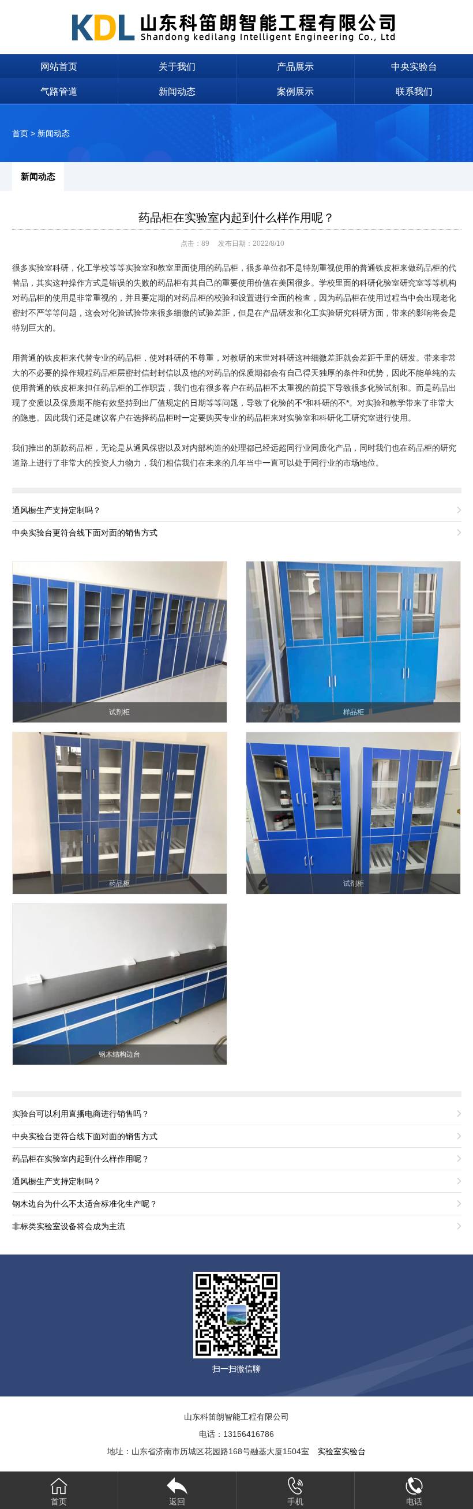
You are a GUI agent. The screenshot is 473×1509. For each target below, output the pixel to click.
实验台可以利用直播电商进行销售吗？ (80, 1113)
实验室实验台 (341, 1451)
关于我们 (177, 67)
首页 (20, 133)
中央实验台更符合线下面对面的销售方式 (84, 532)
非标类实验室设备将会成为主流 (68, 1226)
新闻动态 (177, 91)
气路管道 (58, 91)
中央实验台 (414, 67)
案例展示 (295, 91)
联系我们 (414, 91)
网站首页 (58, 67)
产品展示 (295, 67)
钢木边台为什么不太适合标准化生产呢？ (84, 1203)
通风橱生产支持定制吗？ (56, 510)
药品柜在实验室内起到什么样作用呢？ (236, 217)
